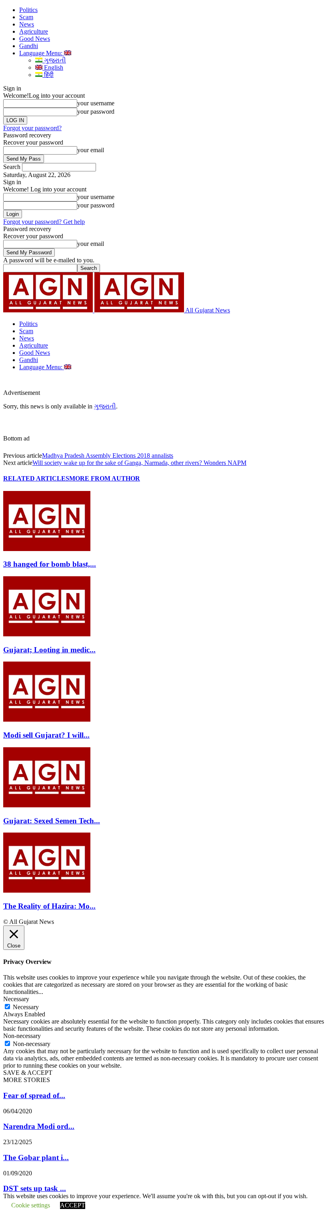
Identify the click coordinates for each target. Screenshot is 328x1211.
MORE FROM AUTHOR (104, 478)
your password (95, 111)
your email (90, 150)
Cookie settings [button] (30, 1205)
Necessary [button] (16, 999)
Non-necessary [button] (22, 1035)
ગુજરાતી (54, 60)
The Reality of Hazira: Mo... (49, 906)
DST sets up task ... (34, 1188)
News (26, 24)
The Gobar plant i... (36, 1157)
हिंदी (48, 74)
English (52, 67)
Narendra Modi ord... (38, 1126)
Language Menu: (41, 53)
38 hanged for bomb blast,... (49, 564)
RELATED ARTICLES (36, 478)
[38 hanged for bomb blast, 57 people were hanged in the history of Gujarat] (46, 548)
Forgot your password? (32, 128)
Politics (28, 9)
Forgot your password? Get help (44, 221)
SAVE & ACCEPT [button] (27, 1072)
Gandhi (28, 45)
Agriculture (33, 31)
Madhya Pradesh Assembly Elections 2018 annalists (107, 455)
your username (95, 103)
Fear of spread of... (34, 1095)
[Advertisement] (133, 383)
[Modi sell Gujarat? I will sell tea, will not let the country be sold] (46, 719)
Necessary (26, 1007)
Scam (26, 17)
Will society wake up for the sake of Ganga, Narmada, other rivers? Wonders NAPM (139, 462)
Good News (34, 38)
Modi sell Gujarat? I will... (46, 735)
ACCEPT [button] (72, 1205)
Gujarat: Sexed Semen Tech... (51, 821)
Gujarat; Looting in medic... (49, 650)
